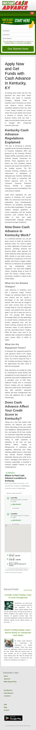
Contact (6, 710)
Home (6, 676)
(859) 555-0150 (16, 520)
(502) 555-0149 (16, 504)
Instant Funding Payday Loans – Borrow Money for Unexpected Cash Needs (18, 632)
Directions (16, 508)
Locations (7, 696)
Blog (5, 707)
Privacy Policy (9, 43)
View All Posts (28, 590)
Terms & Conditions (24, 43)
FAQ (5, 704)
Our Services (8, 690)
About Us (7, 679)
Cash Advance (8, 693)
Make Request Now (10, 681)
